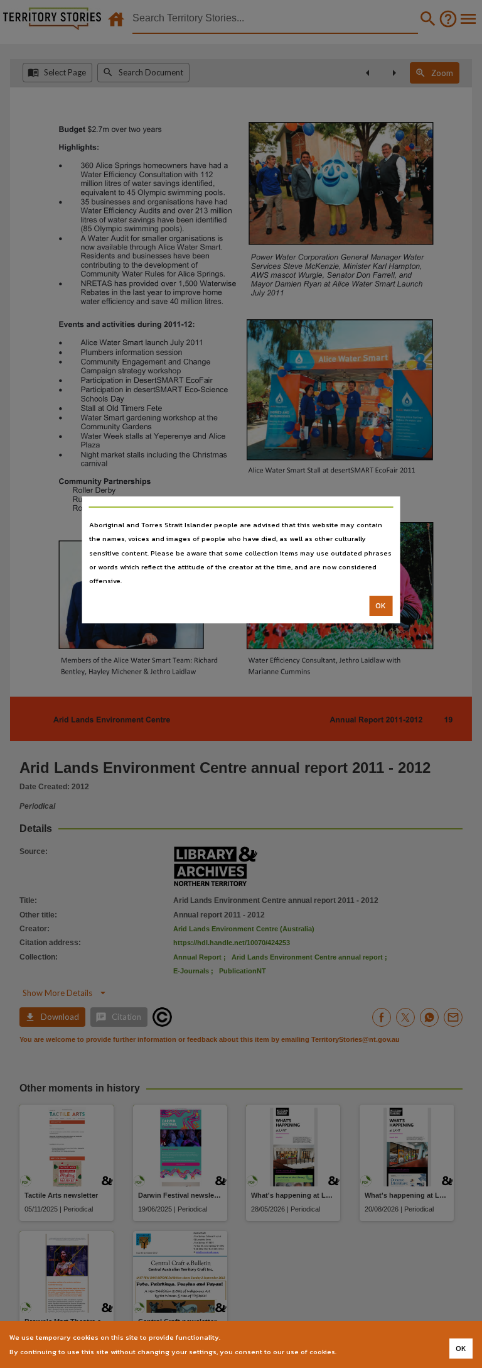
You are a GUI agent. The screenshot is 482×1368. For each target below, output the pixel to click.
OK (380, 605)
